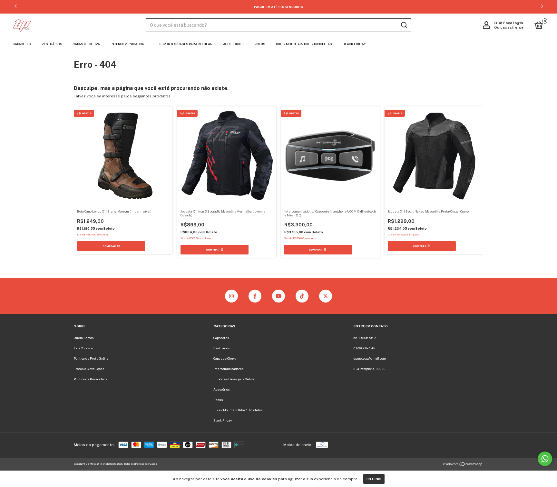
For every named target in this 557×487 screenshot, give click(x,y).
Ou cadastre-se (508, 27)
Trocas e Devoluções (89, 369)
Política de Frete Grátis (91, 358)
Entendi (373, 479)
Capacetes (22, 44)
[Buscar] (403, 25)
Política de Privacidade (90, 379)
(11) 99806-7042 (364, 348)
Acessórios (233, 44)
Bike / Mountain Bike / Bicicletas (304, 44)
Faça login (513, 23)
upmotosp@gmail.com (369, 358)
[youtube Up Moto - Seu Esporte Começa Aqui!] (278, 296)
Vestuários (52, 44)
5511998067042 (364, 338)
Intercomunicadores (130, 44)
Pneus (259, 44)
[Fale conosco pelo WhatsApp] (545, 459)
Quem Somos (83, 338)
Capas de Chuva (86, 44)
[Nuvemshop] (463, 465)
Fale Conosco (83, 348)
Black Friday (354, 44)
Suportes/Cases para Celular (185, 44)
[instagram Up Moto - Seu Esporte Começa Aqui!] (231, 296)
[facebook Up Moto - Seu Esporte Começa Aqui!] (255, 296)
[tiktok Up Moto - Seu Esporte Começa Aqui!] (302, 296)
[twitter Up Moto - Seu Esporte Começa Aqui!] (325, 296)
